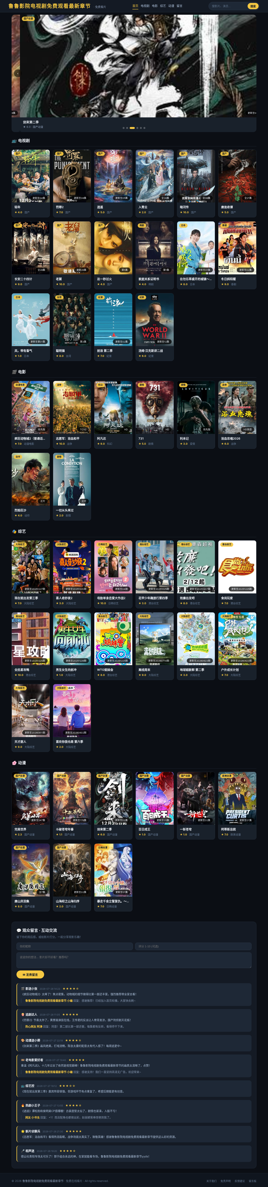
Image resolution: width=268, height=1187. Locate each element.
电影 (155, 6)
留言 (179, 6)
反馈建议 (240, 1180)
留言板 (252, 1180)
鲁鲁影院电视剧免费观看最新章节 (57, 6)
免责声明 (226, 1180)
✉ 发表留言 (30, 974)
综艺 (163, 6)
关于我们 (211, 1180)
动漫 (171, 6)
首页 (135, 6)
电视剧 (145, 6)
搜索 (253, 6)
